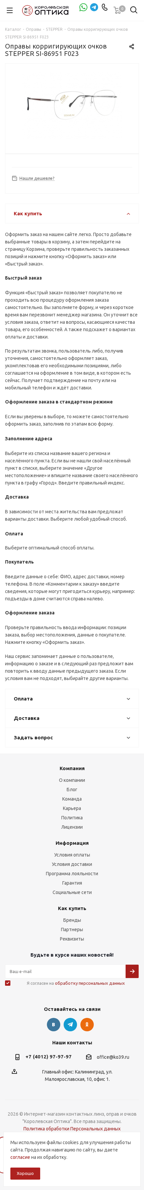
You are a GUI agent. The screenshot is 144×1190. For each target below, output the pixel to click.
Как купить (72, 908)
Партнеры (72, 929)
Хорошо (25, 1173)
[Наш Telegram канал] (94, 7)
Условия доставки (72, 864)
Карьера (72, 808)
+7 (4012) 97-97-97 (48, 1056)
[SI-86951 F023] (72, 105)
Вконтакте (53, 1024)
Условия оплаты (72, 855)
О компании (72, 780)
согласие (20, 1157)
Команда (72, 799)
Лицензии (72, 827)
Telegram (70, 1024)
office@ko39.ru (113, 1057)
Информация (72, 843)
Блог (72, 789)
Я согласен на (76, 983)
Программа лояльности (72, 873)
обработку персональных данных (90, 983)
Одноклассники (87, 1024)
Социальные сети (72, 892)
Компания (72, 768)
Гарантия (72, 883)
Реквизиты (72, 939)
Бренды (72, 920)
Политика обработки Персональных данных (72, 1128)
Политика (72, 817)
